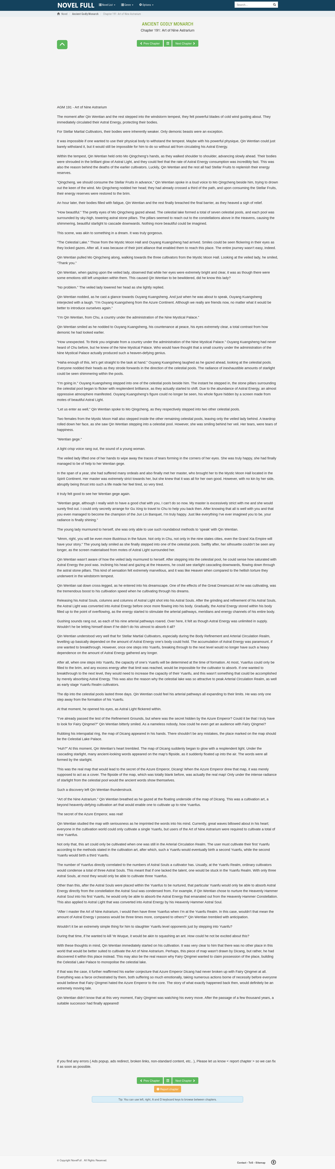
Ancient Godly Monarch (167, 24)
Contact (241, 1162)
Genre (127, 4)
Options (147, 4)
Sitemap (260, 1162)
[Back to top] (273, 1163)
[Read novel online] (76, 5)
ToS (251, 1162)
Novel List (107, 4)
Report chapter (169, 1089)
